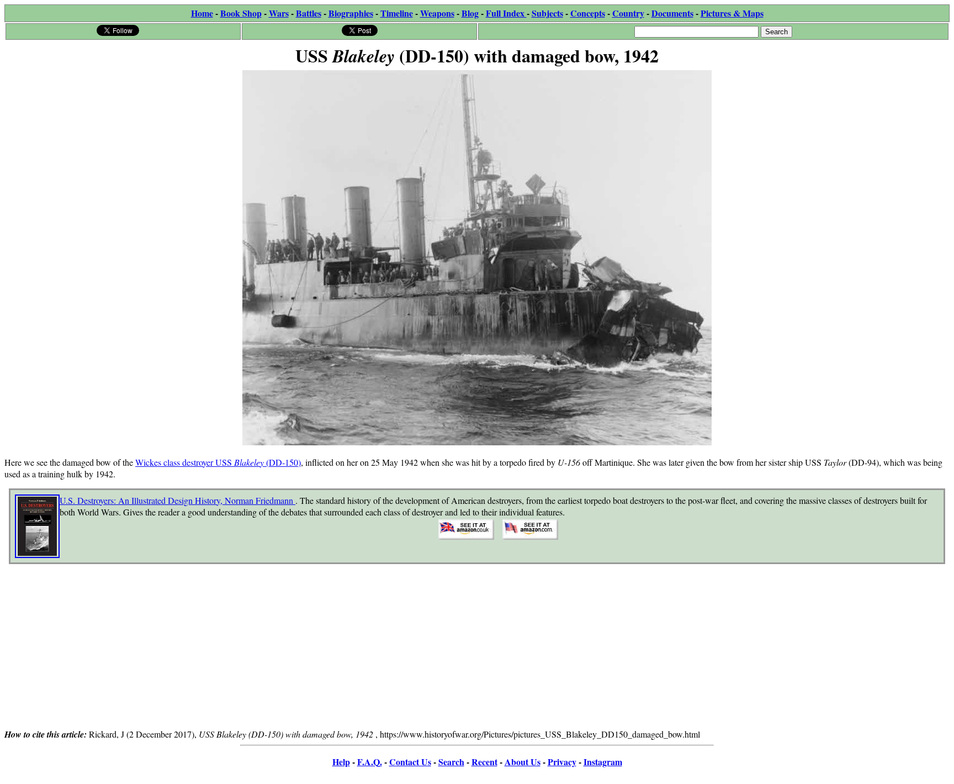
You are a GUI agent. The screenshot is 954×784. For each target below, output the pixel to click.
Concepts (587, 13)
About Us (522, 761)
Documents (672, 13)
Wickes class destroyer (175, 462)
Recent (484, 761)
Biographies (350, 13)
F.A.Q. (369, 761)
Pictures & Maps (732, 13)
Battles (308, 13)
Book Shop (241, 13)
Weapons (437, 13)
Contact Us (410, 761)
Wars (279, 13)
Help (341, 761)
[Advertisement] (477, 650)
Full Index (506, 13)
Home (202, 13)
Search (451, 761)
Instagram (603, 761)
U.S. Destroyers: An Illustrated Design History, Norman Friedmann (177, 500)
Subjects (547, 13)
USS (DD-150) (258, 462)
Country (628, 13)
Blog (470, 13)
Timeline (396, 13)
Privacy (562, 761)
